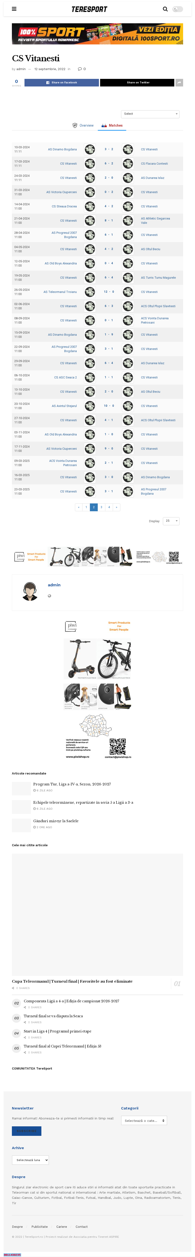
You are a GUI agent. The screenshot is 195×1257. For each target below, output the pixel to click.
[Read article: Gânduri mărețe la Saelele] (21, 825)
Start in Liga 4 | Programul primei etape (57, 1031)
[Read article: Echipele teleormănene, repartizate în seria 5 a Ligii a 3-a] (21, 807)
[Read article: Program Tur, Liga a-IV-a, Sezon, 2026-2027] (21, 788)
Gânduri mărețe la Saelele (55, 821)
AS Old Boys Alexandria (61, 263)
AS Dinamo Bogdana (62, 149)
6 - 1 (109, 234)
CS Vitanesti (149, 149)
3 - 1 (109, 348)
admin (21, 69)
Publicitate (39, 1226)
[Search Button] (165, 9)
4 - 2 (109, 206)
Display (154, 521)
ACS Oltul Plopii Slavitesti (158, 306)
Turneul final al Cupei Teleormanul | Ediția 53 (62, 1046)
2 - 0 (109, 177)
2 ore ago (44, 827)
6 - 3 (109, 306)
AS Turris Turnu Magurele (158, 277)
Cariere (61, 1226)
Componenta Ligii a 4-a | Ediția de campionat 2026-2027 (71, 1001)
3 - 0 (109, 477)
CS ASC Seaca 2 (65, 377)
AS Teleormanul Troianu (60, 292)
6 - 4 (109, 277)
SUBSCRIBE (27, 1131)
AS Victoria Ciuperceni (61, 192)
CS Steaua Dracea (64, 206)
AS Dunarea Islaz (152, 178)
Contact (82, 1226)
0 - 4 (109, 263)
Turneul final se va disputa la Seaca (53, 1016)
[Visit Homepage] (89, 9)
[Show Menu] (14, 9)
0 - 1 (109, 320)
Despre (17, 1226)
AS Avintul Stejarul (64, 406)
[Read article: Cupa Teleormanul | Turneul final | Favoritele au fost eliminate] (97, 915)
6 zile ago (44, 790)
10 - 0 (109, 405)
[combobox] (150, 113)
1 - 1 (109, 377)
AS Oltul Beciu (150, 249)
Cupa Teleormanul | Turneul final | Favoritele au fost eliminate (72, 981)
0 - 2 (109, 192)
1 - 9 (109, 334)
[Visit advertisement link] (97, 37)
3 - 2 (109, 149)
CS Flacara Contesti (154, 163)
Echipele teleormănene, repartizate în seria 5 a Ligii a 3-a (83, 802)
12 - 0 (109, 291)
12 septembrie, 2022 (49, 69)
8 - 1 (109, 220)
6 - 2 (109, 163)
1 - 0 (109, 434)
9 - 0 (109, 448)
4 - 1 (109, 420)
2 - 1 (109, 462)
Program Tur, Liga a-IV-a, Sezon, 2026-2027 (72, 784)
